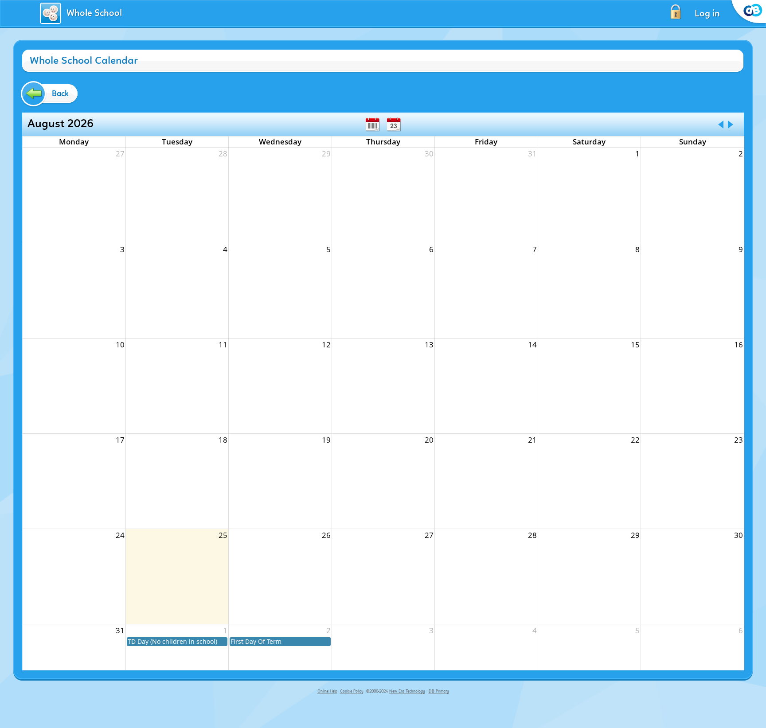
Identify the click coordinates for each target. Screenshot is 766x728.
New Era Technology (407, 691)
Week (372, 124)
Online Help (327, 691)
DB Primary (439, 691)
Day (394, 124)
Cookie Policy (351, 691)
